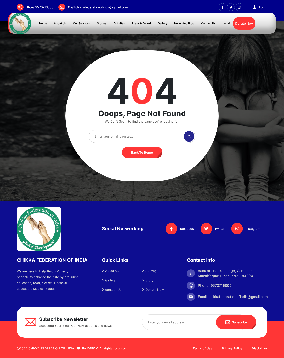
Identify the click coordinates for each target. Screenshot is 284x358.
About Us (60, 23)
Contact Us (208, 23)
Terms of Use (202, 348)
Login (263, 7)
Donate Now (244, 23)
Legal (226, 23)
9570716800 (44, 7)
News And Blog (184, 23)
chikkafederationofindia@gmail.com (101, 7)
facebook (187, 229)
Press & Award (141, 23)
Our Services (81, 23)
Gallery (162, 23)
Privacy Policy (232, 348)
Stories (101, 23)
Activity (151, 271)
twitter (220, 229)
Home (43, 23)
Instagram (253, 229)
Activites (119, 23)
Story (149, 280)
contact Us (113, 290)
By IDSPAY (89, 348)
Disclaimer (259, 348)
